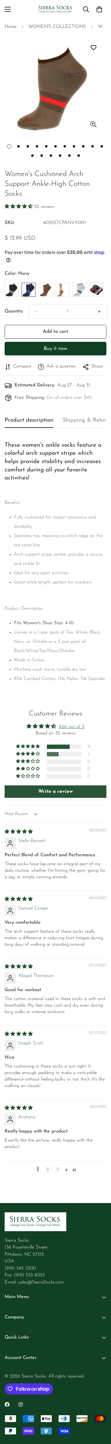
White (79, 290)
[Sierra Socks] (55, 9)
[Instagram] (20, 1404)
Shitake (45, 290)
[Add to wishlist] (93, 47)
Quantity (14, 311)
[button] (19, 206)
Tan (62, 290)
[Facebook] (7, 1404)
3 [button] (57, 1169)
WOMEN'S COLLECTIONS (57, 26)
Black (11, 290)
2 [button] (48, 1169)
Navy (28, 290)
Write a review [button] (55, 791)
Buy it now (55, 348)
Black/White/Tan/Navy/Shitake (96, 290)
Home (10, 26)
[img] (19, 832)
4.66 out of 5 (71, 726)
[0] (99, 9)
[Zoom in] (93, 124)
